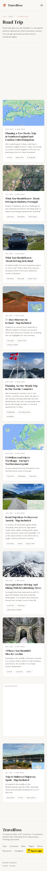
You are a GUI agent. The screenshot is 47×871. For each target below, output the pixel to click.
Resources (7, 851)
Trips (5, 846)
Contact (12, 866)
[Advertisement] (23, 71)
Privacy (5, 866)
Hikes (23, 846)
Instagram (19, 851)
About (40, 846)
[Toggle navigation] (41, 5)
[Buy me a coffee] (34, 851)
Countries (14, 846)
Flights (31, 846)
